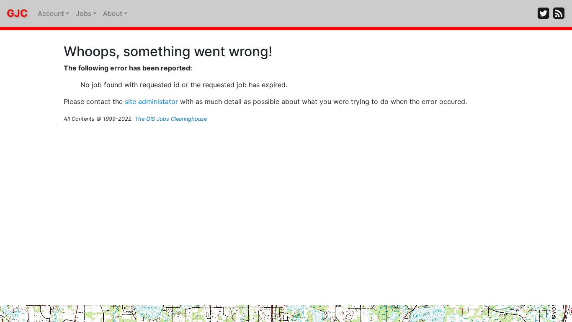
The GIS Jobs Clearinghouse (171, 119)
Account (51, 13)
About (112, 13)
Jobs (83, 13)
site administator (151, 101)
